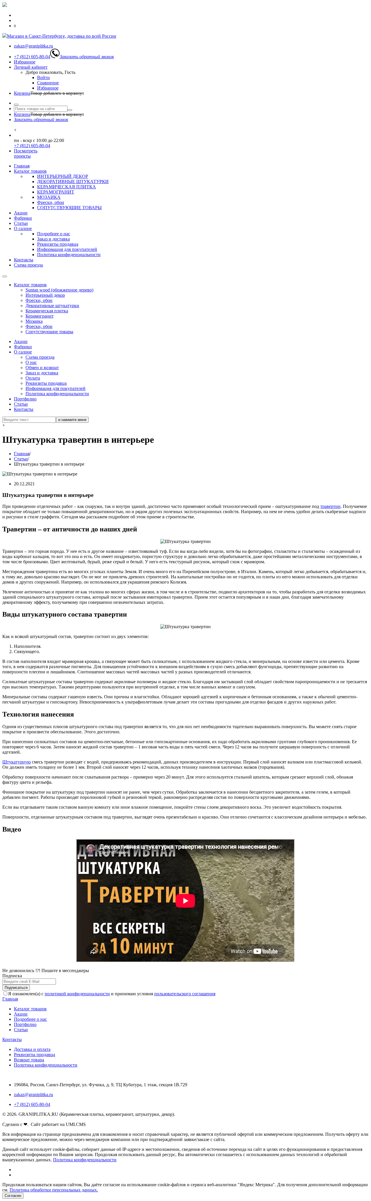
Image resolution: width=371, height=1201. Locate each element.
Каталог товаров (30, 171)
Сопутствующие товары (49, 331)
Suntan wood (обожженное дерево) (59, 289)
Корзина (22, 93)
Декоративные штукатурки (52, 305)
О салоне (23, 228)
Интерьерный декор (45, 295)
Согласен (13, 1195)
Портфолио (25, 398)
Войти (43, 77)
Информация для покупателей (67, 249)
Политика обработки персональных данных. (54, 1189)
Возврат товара (29, 1059)
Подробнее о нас (53, 233)
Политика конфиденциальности (69, 254)
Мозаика (34, 321)
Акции (21, 212)
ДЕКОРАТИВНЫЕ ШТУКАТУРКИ (73, 181)
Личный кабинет (31, 67)
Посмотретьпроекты (25, 153)
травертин (330, 506)
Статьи (21, 223)
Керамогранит (40, 316)
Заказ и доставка (53, 238)
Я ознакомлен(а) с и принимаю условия (111, 993)
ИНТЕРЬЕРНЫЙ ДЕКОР (62, 176)
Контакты (23, 259)
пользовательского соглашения (184, 993)
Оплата (33, 378)
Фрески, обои (50, 202)
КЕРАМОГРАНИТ (55, 191)
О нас (31, 362)
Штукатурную (16, 761)
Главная (22, 165)
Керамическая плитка (47, 310)
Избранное (24, 61)
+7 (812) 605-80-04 (32, 145)
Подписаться (16, 987)
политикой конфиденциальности (77, 993)
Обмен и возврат (42, 367)
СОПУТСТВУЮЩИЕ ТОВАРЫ (69, 207)
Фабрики (23, 218)
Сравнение (48, 82)
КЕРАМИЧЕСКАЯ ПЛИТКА (66, 186)
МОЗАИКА (49, 197)
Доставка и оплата (32, 1049)
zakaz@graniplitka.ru (33, 1094)
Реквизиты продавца (57, 244)
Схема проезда (28, 265)
